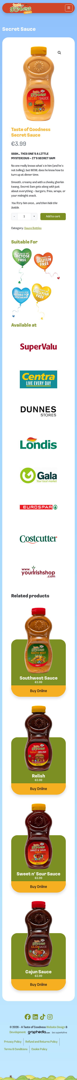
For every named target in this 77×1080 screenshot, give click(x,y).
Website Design (55, 1027)
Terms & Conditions (15, 1049)
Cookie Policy (39, 1049)
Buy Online (38, 691)
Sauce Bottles (32, 228)
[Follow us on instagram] (50, 1018)
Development (18, 1032)
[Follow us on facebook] (27, 1018)
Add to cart (53, 216)
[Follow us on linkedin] (35, 1018)
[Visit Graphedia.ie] (46, 1032)
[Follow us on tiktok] (42, 1018)
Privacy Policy (12, 1041)
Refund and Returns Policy (41, 1041)
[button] (59, 52)
